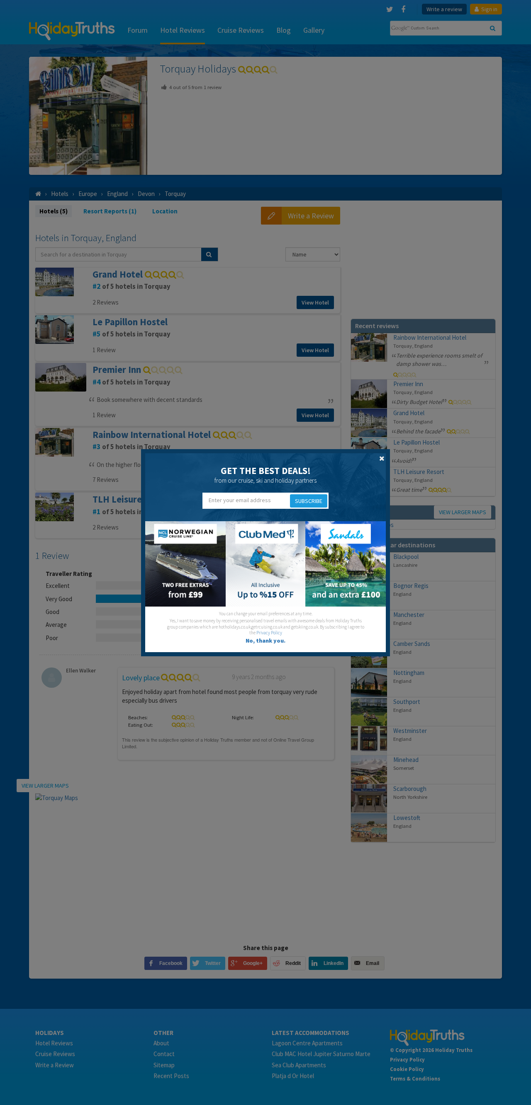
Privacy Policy (269, 633)
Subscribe (308, 501)
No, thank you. (265, 640)
